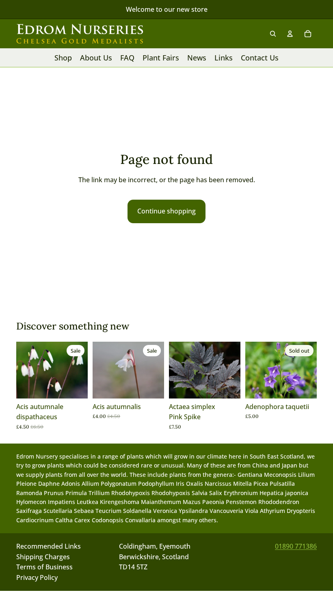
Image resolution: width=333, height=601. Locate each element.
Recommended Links (48, 546)
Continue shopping (166, 211)
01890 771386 (296, 546)
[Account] (290, 34)
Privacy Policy (37, 577)
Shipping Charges (43, 556)
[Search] (273, 34)
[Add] (75, 386)
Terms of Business (44, 566)
